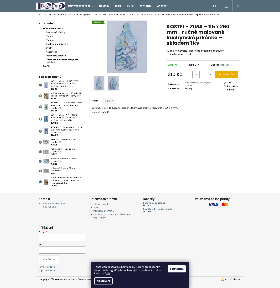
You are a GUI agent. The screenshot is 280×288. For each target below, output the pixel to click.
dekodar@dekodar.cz (54, 203)
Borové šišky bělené (154, 203)
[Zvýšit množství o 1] (210, 74)
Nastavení (103, 281)
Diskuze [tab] (109, 100)
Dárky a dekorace (53, 28)
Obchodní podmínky (103, 210)
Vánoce (50, 40)
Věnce (49, 36)
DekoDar (224, 64)
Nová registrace (47, 267)
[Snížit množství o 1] (196, 74)
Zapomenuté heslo (48, 270)
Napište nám (99, 217)
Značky (46, 66)
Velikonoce (51, 51)
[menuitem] (80, 6)
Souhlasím (177, 269)
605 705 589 (49, 206)
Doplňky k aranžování (57, 44)
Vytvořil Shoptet (233, 279)
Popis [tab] (95, 100)
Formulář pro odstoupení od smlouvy (112, 214)
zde (108, 273)
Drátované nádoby (55, 32)
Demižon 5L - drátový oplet (158, 209)
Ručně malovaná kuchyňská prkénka (62, 61)
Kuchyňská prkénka (56, 55)
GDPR (95, 207)
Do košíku (228, 74)
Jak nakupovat (100, 204)
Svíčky (49, 47)
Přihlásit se (49, 259)
